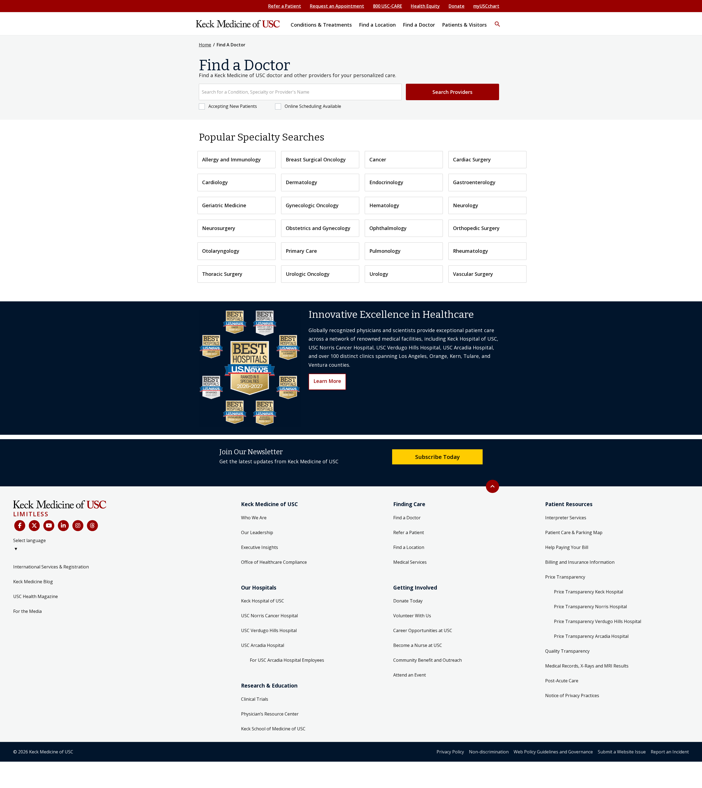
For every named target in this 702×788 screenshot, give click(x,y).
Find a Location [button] (377, 24)
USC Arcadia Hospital (262, 645)
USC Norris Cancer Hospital (269, 616)
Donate (457, 6)
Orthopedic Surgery (476, 228)
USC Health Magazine (35, 596)
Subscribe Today (437, 457)
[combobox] (300, 92)
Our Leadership (257, 532)
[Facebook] (19, 525)
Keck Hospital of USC (262, 601)
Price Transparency (565, 577)
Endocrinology (386, 182)
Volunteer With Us (412, 616)
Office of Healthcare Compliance (274, 562)
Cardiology (215, 182)
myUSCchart (486, 6)
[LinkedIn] (63, 525)
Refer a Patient (284, 6)
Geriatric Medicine (224, 205)
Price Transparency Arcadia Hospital (591, 636)
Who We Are (254, 518)
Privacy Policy (450, 752)
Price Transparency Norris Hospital (590, 607)
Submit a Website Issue (622, 752)
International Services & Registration (51, 567)
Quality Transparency (567, 651)
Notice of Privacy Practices (572, 695)
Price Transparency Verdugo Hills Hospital (597, 621)
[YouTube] (48, 525)
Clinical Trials (254, 699)
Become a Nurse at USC (417, 645)
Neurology (465, 205)
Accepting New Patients (232, 106)
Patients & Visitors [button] (464, 24)
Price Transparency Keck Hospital (588, 592)
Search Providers (452, 92)
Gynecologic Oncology (312, 205)
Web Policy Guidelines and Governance (553, 752)
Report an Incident (670, 752)
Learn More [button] (327, 381)
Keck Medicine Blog (33, 582)
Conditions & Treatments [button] (321, 24)
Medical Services (410, 562)
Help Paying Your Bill (566, 547)
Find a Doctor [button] (419, 24)
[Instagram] (77, 525)
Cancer (377, 159)
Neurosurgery (218, 228)
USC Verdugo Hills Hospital (269, 630)
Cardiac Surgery (472, 159)
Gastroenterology (474, 182)
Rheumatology (470, 251)
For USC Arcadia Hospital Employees (287, 660)
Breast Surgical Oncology (316, 159)
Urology (378, 274)
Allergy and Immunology (231, 159)
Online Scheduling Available (313, 106)
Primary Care (301, 251)
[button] (497, 21)
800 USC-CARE (387, 6)
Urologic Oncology (308, 274)
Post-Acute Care (561, 681)
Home (205, 45)
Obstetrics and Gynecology (318, 228)
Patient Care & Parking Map (573, 532)
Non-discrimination (489, 752)
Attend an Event (409, 675)
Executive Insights (259, 547)
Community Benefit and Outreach (427, 660)
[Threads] (92, 525)
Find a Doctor (407, 518)
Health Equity (425, 6)
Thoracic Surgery (222, 274)
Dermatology (301, 182)
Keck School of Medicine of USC (273, 729)
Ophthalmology (388, 228)
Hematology (384, 205)
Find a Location (408, 547)
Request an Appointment (337, 6)
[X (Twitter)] (34, 525)
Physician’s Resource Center (270, 714)
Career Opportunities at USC (422, 630)
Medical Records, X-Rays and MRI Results (587, 666)
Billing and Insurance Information (580, 562)
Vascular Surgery (473, 274)
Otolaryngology (220, 251)
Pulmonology (385, 251)
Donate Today (408, 601)
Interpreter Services (565, 518)
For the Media (27, 611)
